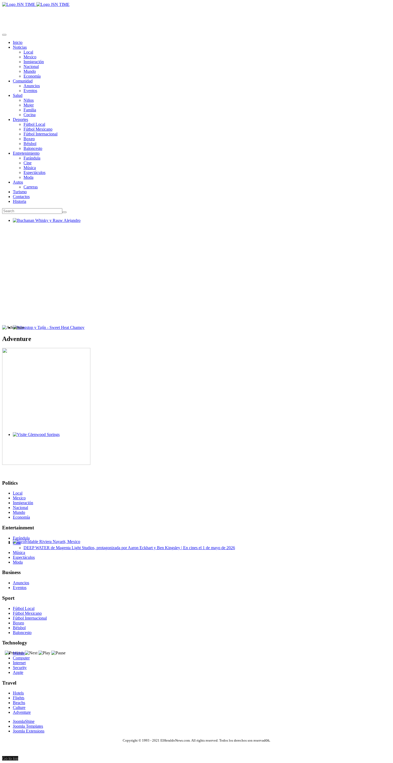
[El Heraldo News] (36, 4)
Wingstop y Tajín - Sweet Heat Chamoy (46, 332)
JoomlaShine (23, 721)
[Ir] (64, 212)
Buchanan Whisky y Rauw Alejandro (44, 225)
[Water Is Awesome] (46, 463)
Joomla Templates (28, 726)
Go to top (10, 758)
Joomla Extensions (28, 731)
